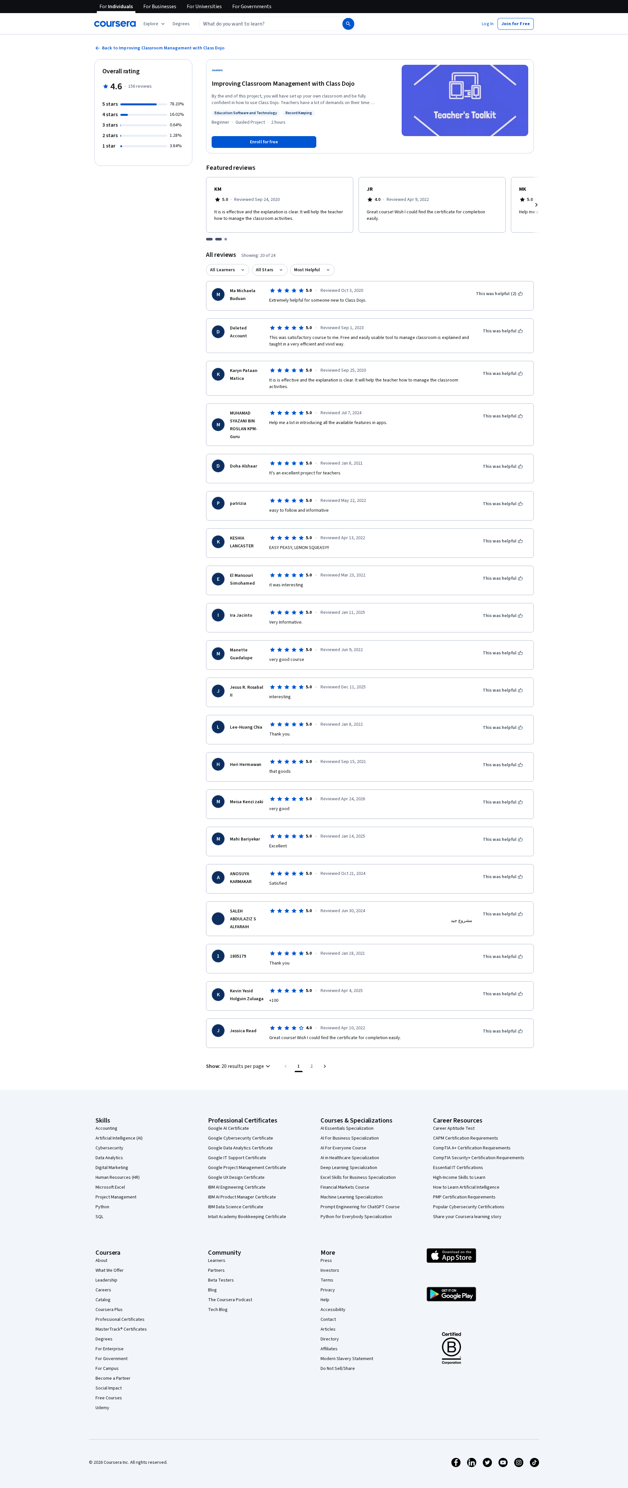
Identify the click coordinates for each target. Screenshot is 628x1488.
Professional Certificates (120, 1319)
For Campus (107, 1368)
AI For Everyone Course (343, 1148)
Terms (327, 1280)
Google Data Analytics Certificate (240, 1148)
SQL (99, 1216)
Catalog (103, 1300)
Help (325, 1300)
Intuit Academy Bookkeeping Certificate (247, 1216)
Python (102, 1207)
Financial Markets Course (345, 1187)
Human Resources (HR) (118, 1177)
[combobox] (263, 24)
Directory (330, 1339)
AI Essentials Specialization (347, 1128)
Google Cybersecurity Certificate (240, 1138)
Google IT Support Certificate (237, 1158)
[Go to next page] (325, 1066)
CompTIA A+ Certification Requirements (472, 1148)
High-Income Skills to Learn (459, 1177)
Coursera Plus (109, 1309)
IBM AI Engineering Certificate (237, 1187)
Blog (212, 1290)
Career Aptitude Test (454, 1128)
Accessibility (333, 1309)
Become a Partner (113, 1378)
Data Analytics (109, 1158)
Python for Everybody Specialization (356, 1216)
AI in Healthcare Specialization (350, 1158)
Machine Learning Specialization (352, 1197)
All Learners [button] (222, 270)
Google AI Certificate (228, 1128)
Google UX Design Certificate (236, 1177)
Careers (103, 1290)
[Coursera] (115, 24)
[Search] (348, 24)
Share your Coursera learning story (467, 1216)
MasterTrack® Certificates (121, 1329)
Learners (216, 1260)
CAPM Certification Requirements (465, 1138)
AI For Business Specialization (350, 1138)
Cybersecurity (109, 1148)
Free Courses (109, 1398)
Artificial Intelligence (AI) (119, 1138)
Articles (328, 1329)
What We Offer (110, 1270)
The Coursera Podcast (230, 1300)
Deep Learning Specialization (349, 1167)
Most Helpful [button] (307, 270)
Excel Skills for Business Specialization (358, 1177)
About (101, 1260)
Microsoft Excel (110, 1187)
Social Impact (109, 1388)
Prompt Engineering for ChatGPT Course (360, 1207)
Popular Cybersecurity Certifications (468, 1207)
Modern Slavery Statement (347, 1358)
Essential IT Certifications (458, 1167)
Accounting (106, 1128)
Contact (328, 1319)
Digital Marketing (112, 1167)
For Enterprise (110, 1349)
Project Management (116, 1197)
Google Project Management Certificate (247, 1167)
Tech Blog (218, 1309)
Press (326, 1260)
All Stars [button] (264, 270)
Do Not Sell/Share (338, 1368)
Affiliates (329, 1349)
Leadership (106, 1280)
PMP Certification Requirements (464, 1197)
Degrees (104, 1339)
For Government (112, 1358)
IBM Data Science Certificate (235, 1207)
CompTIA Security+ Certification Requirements (478, 1158)
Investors (330, 1270)
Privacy (328, 1290)
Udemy (102, 1408)
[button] (181, 24)
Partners (216, 1270)
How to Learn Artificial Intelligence (466, 1187)
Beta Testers (221, 1280)
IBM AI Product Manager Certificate (242, 1197)
